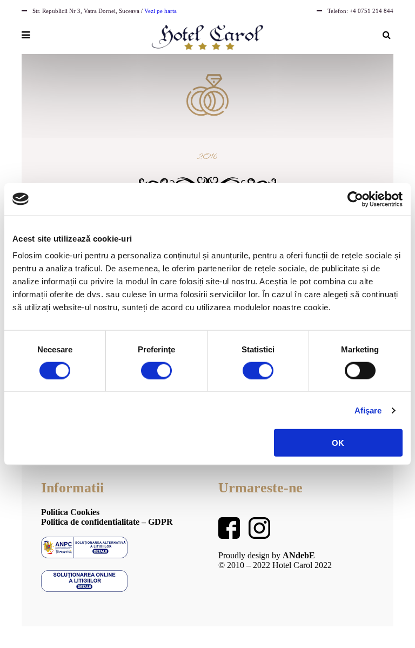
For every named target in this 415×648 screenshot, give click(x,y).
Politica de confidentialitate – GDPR (107, 521)
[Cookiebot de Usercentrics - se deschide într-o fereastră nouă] (355, 199)
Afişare (368, 410)
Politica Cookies (70, 512)
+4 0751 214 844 (371, 11)
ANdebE (299, 555)
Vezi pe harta (160, 11)
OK (338, 442)
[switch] (156, 370)
